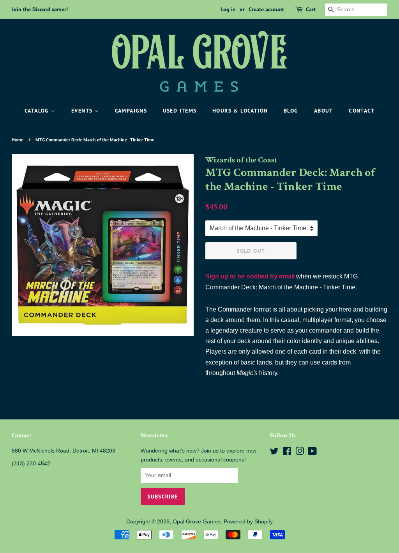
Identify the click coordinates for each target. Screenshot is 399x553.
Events (83, 110)
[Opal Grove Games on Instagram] (299, 453)
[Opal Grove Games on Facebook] (286, 453)
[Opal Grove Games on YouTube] (312, 453)
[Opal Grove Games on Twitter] (274, 453)
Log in (228, 9)
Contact (361, 110)
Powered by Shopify (248, 522)
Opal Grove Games (197, 522)
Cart (311, 9)
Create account (266, 9)
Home (17, 140)
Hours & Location (240, 110)
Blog (291, 110)
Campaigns (131, 110)
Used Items (180, 110)
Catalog (38, 110)
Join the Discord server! (40, 9)
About (323, 110)
